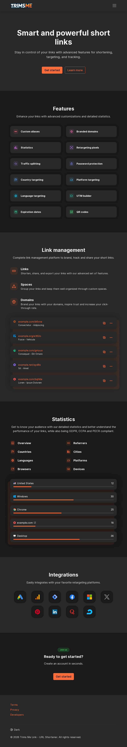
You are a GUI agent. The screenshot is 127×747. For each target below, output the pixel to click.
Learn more (75, 70)
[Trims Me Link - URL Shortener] (21, 5)
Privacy (14, 709)
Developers (17, 714)
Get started (52, 70)
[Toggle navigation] (114, 5)
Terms (14, 704)
